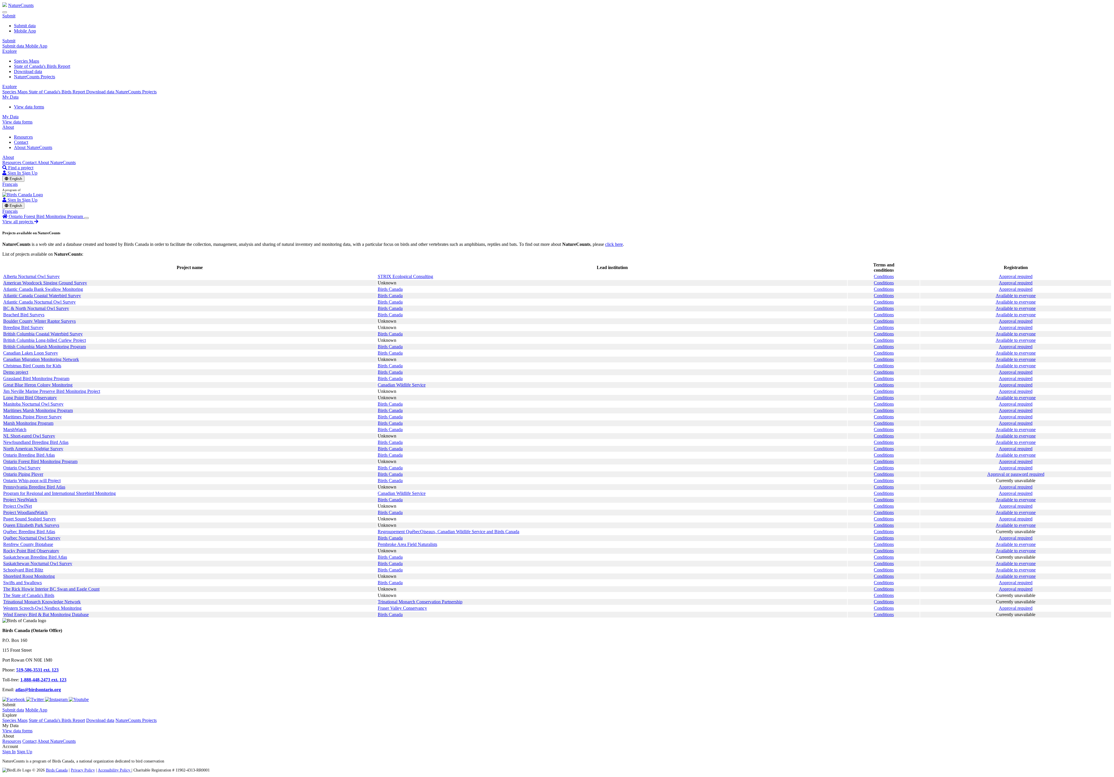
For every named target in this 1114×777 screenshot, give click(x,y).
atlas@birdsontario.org (38, 689)
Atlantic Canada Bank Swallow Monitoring (43, 289)
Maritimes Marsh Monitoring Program (38, 410)
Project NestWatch (20, 499)
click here (614, 244)
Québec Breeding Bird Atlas (29, 531)
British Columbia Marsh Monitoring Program (44, 346)
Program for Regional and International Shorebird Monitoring (59, 493)
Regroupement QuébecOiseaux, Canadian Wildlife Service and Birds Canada (448, 531)
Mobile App (25, 30)
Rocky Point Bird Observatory (31, 550)
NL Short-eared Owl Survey (29, 435)
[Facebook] (14, 699)
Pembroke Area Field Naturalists (407, 544)
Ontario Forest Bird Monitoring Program (40, 461)
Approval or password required (1015, 474)
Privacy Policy (83, 770)
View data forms (29, 106)
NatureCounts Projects (34, 76)
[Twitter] (35, 699)
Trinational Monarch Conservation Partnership (420, 601)
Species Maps (26, 61)
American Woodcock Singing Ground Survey (45, 282)
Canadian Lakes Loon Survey (30, 353)
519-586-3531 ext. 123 (37, 669)
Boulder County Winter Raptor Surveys (39, 321)
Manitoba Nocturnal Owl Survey (33, 404)
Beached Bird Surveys (23, 314)
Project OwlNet (17, 506)
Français (10, 184)
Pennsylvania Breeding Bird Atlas (34, 486)
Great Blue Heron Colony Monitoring (38, 384)
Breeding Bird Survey (23, 327)
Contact (21, 142)
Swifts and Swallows (22, 582)
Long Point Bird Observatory (30, 397)
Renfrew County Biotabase (28, 544)
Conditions (884, 276)
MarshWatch (14, 429)
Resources (23, 137)
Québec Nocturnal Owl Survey (31, 537)
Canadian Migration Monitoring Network (41, 359)
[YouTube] (79, 699)
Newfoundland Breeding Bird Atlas (35, 442)
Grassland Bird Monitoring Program (36, 378)
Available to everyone (1016, 295)
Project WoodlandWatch (25, 512)
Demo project (15, 372)
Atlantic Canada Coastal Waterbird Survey (42, 295)
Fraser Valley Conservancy (402, 608)
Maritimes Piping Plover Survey (32, 416)
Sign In (9, 751)
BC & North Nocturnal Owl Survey (36, 308)
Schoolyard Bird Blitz (23, 569)
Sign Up (29, 172)
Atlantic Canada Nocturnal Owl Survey (39, 301)
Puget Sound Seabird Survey (29, 518)
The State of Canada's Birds (28, 595)
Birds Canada (390, 289)
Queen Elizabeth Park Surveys (31, 525)
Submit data (25, 25)
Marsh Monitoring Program (28, 423)
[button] (8, 15)
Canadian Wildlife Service (402, 384)
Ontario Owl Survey (22, 467)
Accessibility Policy (114, 770)
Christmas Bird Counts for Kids (32, 365)
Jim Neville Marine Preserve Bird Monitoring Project (51, 391)
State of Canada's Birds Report (42, 66)
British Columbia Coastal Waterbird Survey (43, 333)
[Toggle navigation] (4, 12)
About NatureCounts (33, 147)
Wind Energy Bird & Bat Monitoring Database (46, 614)
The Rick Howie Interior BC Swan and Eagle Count (51, 589)
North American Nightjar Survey (33, 448)
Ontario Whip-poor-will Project (32, 480)
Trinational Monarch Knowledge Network (42, 601)
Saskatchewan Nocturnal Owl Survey (37, 563)
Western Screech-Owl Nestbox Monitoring (42, 608)
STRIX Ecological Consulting (405, 276)
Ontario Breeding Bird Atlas (29, 455)
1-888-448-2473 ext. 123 (43, 679)
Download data (28, 71)
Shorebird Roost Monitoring (29, 576)
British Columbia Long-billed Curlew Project (44, 340)
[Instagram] (57, 699)
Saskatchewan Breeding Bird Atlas (35, 557)
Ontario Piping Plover (23, 474)
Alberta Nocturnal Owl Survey (31, 276)
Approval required (1015, 276)
